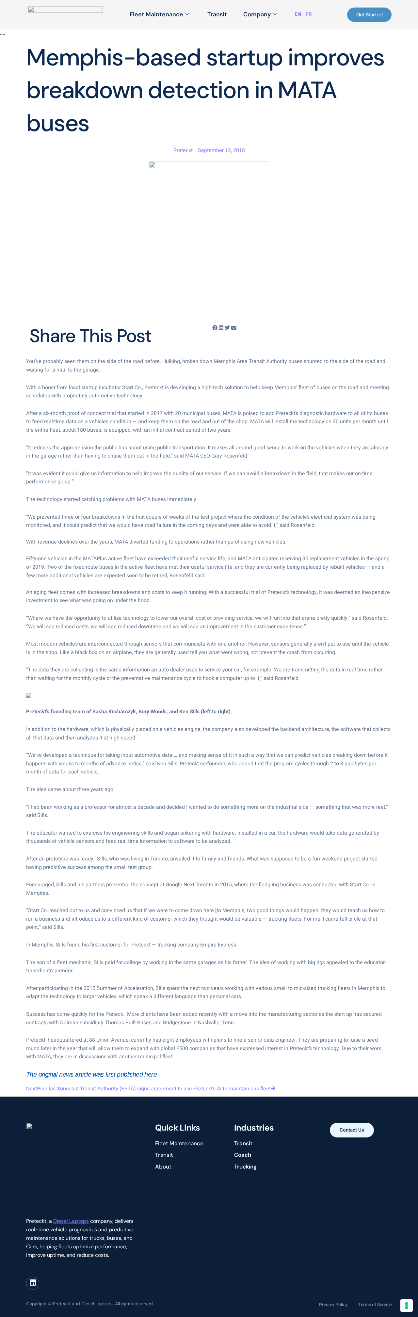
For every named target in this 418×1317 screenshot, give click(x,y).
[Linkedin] (32, 1283)
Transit (217, 14)
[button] (214, 328)
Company (257, 14)
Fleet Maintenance (156, 14)
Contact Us (352, 1130)
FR (309, 14)
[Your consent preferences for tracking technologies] (406, 1305)
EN (298, 14)
